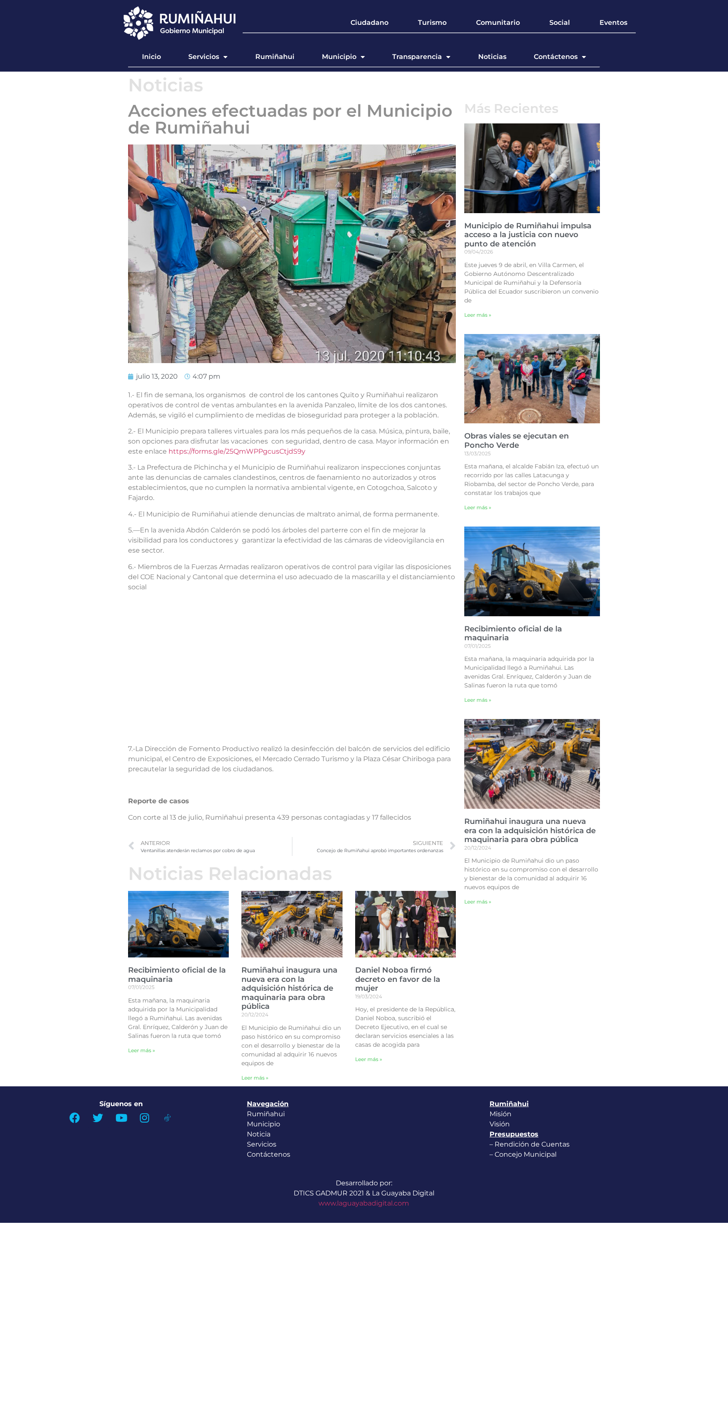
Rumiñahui (274, 57)
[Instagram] (144, 1117)
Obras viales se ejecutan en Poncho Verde (516, 440)
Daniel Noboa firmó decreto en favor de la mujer (397, 979)
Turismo (432, 23)
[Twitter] (98, 1117)
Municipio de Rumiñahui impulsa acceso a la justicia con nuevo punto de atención (528, 235)
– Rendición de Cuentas (530, 1144)
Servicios (203, 57)
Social (559, 23)
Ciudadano (369, 23)
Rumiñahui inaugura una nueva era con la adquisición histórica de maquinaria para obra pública (289, 988)
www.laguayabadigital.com (363, 1203)
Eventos (613, 23)
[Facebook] (75, 1117)
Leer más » (141, 1050)
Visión (500, 1124)
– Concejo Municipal (524, 1154)
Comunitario (498, 23)
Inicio (151, 57)
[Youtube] (121, 1117)
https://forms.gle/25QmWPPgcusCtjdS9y (237, 451)
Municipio (339, 57)
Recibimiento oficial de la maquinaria (177, 974)
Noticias (492, 57)
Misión (500, 1114)
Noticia (258, 1134)
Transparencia (417, 57)
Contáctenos (556, 57)
